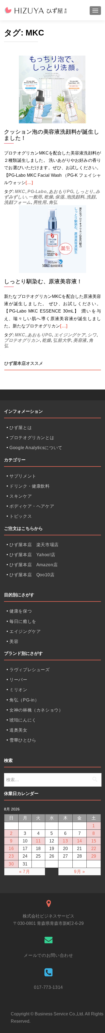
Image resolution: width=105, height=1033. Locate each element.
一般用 (35, 197)
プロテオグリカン (22, 340)
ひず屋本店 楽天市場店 (34, 544)
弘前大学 (62, 340)
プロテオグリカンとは (31, 437)
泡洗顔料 (75, 197)
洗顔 (90, 197)
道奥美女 (18, 730)
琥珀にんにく (22, 720)
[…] (29, 182)
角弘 (53, 202)
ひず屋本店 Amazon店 (33, 564)
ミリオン (18, 689)
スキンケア (20, 496)
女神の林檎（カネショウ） (36, 710)
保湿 (59, 197)
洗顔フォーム (17, 202)
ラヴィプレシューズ (29, 669)
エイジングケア (69, 335)
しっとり (84, 191)
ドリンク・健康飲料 (29, 486)
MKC (20, 191)
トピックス (20, 516)
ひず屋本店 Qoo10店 (32, 574)
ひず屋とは (20, 427)
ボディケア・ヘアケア (31, 506)
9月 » (79, 871)
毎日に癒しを (22, 621)
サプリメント (22, 476)
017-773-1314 (48, 987)
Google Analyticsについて (35, 447)
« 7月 (24, 871)
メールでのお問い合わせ (48, 955)
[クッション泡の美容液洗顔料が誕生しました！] (52, 89)
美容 (13, 641)
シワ (92, 335)
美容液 (80, 340)
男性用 (40, 202)
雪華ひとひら (22, 740)
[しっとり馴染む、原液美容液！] (52, 238)
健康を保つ (20, 611)
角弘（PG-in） (24, 700)
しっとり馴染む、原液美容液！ (43, 281)
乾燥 (48, 197)
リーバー (18, 679)
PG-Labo (37, 191)
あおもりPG (61, 191)
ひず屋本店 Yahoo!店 (32, 554)
